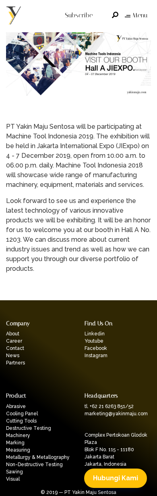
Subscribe (79, 15)
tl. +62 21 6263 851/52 (109, 406)
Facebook (96, 348)
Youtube (94, 341)
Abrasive (16, 406)
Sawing (14, 472)
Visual (13, 479)
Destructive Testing (28, 428)
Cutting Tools (21, 421)
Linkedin (95, 334)
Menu (139, 15)
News (12, 355)
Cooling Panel (22, 413)
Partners (15, 363)
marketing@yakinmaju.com (116, 413)
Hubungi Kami (115, 478)
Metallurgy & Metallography (38, 457)
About (12, 334)
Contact (15, 348)
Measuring (18, 450)
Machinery (18, 435)
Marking (15, 443)
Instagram (96, 355)
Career (14, 341)
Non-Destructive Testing (34, 464)
